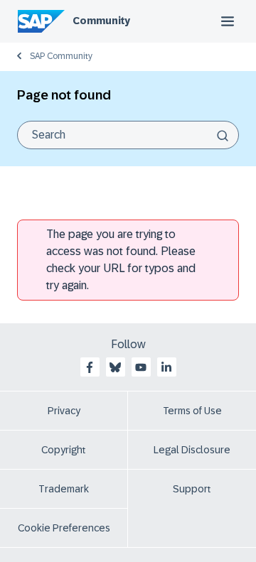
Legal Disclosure (192, 449)
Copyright (63, 449)
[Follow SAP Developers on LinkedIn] (166, 367)
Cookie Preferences (64, 528)
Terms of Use (192, 410)
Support (192, 489)
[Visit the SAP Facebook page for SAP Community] (89, 367)
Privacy (64, 410)
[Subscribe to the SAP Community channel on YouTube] (140, 367)
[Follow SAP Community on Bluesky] (115, 367)
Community (101, 20)
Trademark (63, 489)
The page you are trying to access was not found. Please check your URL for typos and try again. (121, 259)
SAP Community (61, 56)
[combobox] (128, 135)
